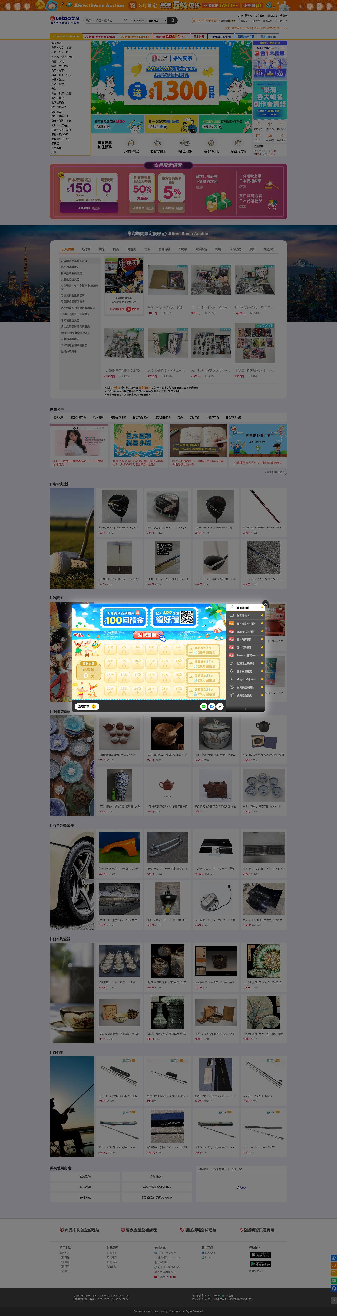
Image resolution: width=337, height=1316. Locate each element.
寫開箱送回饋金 (245, 687)
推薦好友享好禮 (245, 663)
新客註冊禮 (242, 615)
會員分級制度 (244, 695)
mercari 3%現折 (242, 631)
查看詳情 (84, 706)
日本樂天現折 (240, 639)
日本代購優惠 (240, 647)
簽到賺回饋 (242, 607)
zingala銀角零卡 (245, 679)
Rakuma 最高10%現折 (245, 655)
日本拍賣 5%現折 (242, 623)
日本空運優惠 (244, 671)
